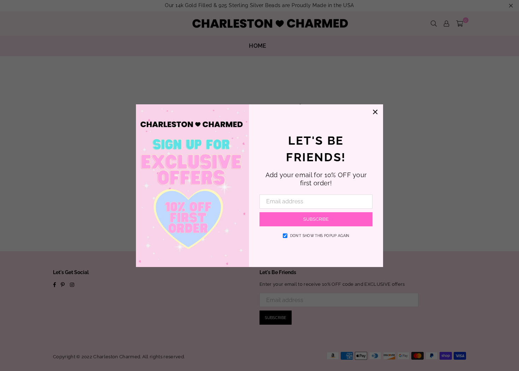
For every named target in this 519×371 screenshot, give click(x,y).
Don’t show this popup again (320, 236)
